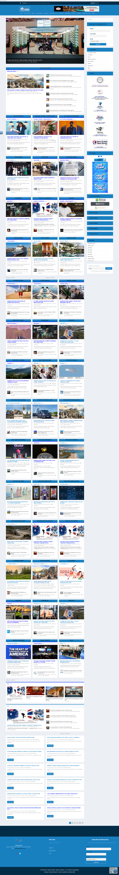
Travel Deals (69, 94)
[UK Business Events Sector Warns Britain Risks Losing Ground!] (61, 189)
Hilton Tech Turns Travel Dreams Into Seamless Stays (45, 270)
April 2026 (90, 254)
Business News (75, 180)
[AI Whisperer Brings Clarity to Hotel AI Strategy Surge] (61, 148)
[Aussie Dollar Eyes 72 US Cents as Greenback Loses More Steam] (71, 169)
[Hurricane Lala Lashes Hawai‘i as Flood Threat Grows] (61, 392)
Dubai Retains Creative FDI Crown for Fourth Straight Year (45, 432)
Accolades (26, 180)
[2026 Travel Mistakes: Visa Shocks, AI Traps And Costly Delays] (18, 128)
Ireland (47, 383)
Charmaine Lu (10, 583)
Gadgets (79, 343)
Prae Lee (52, 100)
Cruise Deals (54, 303)
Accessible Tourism (49, 180)
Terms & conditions (62, 872)
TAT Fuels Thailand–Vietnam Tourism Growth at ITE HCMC (44, 661)
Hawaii (72, 383)
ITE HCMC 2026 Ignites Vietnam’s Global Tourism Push (46, 672)
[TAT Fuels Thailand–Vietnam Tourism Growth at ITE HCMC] (45, 652)
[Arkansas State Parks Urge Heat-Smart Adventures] (35, 473)
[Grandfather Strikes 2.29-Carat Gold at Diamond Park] (45, 451)
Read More (10, 745)
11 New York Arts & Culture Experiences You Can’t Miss (46, 513)
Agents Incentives (91, 59)
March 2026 (90, 256)
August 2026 (90, 245)
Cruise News (22, 261)
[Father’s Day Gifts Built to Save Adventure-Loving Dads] (71, 332)
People (73, 13)
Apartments (90, 65)
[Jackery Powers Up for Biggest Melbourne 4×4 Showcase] (61, 352)
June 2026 (90, 249)
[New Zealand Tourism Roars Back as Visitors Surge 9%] (61, 432)
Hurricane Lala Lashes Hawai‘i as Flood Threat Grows (72, 392)
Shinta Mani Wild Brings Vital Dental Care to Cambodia (63, 737)
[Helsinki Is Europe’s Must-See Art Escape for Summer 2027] (8, 512)
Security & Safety (69, 395)
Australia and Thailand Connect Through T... (14, 699)
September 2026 (91, 243)
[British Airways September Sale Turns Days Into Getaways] (8, 312)
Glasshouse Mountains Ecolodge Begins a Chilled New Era (43, 259)
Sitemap (46, 872)
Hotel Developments (70, 76)
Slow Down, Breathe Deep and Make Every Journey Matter (70, 259)
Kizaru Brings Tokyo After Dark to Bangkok (73, 229)
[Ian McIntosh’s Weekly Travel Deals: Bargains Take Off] (47, 93)
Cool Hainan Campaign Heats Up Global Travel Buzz (62, 793)
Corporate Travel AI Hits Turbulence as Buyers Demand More (18, 661)
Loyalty (74, 111)
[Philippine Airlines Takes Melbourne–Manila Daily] (35, 189)
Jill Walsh (13, 554)
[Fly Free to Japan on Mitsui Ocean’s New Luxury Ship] (45, 292)
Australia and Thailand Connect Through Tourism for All (43, 219)
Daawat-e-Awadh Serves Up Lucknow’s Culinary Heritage (71, 219)
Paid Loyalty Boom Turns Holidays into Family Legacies (62, 110)
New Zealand (27, 91)
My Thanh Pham (64, 180)
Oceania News (27, 583)
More (93, 13)
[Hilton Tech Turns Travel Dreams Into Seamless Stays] (35, 270)
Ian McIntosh (53, 94)
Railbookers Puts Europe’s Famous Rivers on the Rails (73, 312)
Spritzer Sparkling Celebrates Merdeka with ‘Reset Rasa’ (18, 219)
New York (48, 504)
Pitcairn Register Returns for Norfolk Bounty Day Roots (18, 582)
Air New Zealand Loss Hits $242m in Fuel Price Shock (46, 633)
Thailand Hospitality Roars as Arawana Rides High (61, 86)
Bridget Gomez (67, 190)
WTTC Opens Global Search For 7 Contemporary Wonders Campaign (17, 421)
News (21, 13)
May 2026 (90, 252)
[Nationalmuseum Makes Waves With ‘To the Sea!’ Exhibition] (18, 493)
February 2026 (91, 258)
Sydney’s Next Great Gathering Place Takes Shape (46, 593)
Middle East (49, 423)
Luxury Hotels (9, 384)
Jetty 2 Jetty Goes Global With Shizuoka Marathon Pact (72, 513)
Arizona (89, 70)
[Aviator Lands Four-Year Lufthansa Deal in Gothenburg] (18, 612)
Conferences (27, 795)
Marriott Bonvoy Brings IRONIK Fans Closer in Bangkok (63, 765)
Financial (80, 180)
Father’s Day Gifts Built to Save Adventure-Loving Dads (69, 341)
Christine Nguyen (41, 674)
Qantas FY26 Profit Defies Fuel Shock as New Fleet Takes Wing (44, 622)
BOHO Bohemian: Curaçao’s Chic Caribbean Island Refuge (43, 137)
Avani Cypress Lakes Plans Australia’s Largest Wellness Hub (72, 270)
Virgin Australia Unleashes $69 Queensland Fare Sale (61, 98)
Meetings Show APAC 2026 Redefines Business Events (70, 661)
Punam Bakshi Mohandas (55, 87)
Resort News (80, 261)
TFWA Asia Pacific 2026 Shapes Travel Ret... (74, 699)
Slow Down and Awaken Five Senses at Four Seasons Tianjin (24, 751)
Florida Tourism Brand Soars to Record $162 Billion (61, 104)
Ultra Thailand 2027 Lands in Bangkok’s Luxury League (62, 80)
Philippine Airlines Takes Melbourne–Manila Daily (46, 189)
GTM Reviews (41, 140)
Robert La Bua (37, 139)
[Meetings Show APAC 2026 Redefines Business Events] (71, 652)
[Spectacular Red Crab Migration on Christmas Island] (8, 592)
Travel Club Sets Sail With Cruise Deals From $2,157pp (19, 352)
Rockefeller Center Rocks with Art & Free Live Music (44, 502)
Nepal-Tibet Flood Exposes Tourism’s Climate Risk (17, 542)
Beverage (22, 221)
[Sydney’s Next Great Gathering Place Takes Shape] (35, 592)
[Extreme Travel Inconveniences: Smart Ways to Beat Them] (8, 148)
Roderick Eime (67, 149)
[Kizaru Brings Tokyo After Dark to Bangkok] (61, 230)
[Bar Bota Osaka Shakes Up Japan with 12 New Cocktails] (8, 230)
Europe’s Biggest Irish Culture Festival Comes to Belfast (45, 381)
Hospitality (52, 13)
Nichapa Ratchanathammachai (16, 61)
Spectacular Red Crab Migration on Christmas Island (18, 593)
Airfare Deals (62, 100)
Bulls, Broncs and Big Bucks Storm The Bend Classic (45, 230)
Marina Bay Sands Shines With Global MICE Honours (18, 178)
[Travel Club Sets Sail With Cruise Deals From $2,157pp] (8, 352)
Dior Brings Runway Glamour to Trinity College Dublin (45, 391)
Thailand (68, 81)
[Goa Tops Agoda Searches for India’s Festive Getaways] (61, 592)
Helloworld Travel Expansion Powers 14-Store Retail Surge (19, 672)
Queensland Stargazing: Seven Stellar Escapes (71, 502)
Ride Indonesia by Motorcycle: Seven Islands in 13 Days (62, 751)
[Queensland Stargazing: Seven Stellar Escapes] (71, 493)
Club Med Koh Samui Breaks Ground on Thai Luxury (61, 75)
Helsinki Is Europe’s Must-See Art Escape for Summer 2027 (19, 512)
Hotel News (70, 111)
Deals (33, 13)
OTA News (75, 583)
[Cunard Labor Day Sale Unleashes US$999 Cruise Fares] (35, 312)
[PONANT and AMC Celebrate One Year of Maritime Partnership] (8, 189)
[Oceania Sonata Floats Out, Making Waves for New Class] (18, 250)
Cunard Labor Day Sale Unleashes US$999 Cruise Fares (46, 312)
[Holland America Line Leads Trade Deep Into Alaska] (8, 270)
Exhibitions (66, 781)
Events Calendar (40, 233)
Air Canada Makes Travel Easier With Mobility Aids (44, 178)
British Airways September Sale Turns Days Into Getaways (20, 313)
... (77, 822)
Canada (20, 383)
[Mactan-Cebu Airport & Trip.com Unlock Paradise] (8, 631)
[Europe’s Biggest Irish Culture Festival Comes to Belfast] (45, 372)
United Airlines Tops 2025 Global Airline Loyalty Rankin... (38, 3)
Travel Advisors (10, 664)
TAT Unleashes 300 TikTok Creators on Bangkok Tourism (18, 461)
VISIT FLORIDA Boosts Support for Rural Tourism (72, 472)
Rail (77, 314)
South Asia (11, 545)
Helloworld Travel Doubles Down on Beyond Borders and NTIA (24, 808)
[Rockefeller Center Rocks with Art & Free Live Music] (45, 493)
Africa (89, 57)
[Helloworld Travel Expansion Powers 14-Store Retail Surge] (8, 672)
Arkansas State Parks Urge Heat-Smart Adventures (45, 473)
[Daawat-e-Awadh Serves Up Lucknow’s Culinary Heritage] (71, 210)
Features (46, 13)
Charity (71, 504)
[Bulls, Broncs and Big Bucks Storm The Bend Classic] (35, 230)
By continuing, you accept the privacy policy (101, 271)
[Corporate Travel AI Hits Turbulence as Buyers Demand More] (18, 652)
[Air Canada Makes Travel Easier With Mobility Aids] (45, 169)
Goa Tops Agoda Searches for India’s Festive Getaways (72, 593)
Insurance (11, 140)
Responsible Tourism (28, 739)
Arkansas (48, 463)
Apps (89, 67)
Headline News (22, 91)
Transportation (86, 13)
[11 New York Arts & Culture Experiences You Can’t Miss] (35, 513)
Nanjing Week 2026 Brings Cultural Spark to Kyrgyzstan (23, 793)
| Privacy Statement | (53, 872)
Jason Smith (53, 105)
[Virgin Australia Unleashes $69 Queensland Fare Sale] (47, 99)
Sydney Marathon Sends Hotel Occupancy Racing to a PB (42, 582)
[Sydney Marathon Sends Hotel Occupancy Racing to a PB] (45, 572)
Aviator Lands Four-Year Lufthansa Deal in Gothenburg (17, 622)
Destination (27, 13)
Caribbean (47, 139)
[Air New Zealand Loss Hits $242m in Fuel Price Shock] (35, 632)
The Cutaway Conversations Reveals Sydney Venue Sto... (27, 60)
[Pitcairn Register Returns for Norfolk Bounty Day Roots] (18, 572)
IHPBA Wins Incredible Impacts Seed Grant (73, 670)
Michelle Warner (11, 91)
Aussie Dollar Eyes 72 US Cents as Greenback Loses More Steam (69, 178)
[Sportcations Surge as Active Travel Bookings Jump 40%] (71, 572)
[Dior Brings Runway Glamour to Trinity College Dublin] (35, 391)
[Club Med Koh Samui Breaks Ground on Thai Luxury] (47, 75)
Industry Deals (13, 355)
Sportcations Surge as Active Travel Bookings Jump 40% (71, 582)
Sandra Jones (10, 383)
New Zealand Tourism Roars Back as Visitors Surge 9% (72, 432)
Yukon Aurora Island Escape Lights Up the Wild (20, 392)
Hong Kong (26, 781)
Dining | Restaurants (76, 221)
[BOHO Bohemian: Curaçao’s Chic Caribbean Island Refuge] (45, 128)
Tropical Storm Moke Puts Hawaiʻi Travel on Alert (70, 381)
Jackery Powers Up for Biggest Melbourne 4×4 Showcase (73, 352)
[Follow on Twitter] (20, 853)
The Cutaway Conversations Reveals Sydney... (54, 699)
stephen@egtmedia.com (20, 848)
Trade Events (27, 663)
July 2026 (90, 247)
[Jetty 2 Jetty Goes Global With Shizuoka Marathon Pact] (61, 513)
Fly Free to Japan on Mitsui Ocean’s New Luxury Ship (44, 301)
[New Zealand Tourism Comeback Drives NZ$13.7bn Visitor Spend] (25, 81)
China (65, 795)
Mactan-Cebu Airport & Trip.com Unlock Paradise (19, 631)
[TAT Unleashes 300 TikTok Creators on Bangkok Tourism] (18, 451)
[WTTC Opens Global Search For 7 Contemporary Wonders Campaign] (18, 412)
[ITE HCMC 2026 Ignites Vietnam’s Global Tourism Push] (35, 672)
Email (91, 39)
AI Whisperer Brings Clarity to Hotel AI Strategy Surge (72, 148)
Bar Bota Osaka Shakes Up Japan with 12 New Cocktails (20, 230)
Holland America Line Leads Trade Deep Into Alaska (19, 270)
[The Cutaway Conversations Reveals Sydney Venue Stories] (55, 692)
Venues (28, 61)
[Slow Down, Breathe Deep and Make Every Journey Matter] (71, 250)
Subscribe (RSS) (71, 872)
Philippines (15, 634)
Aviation (35, 181)
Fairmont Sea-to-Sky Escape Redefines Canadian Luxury (18, 381)
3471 (80, 823)
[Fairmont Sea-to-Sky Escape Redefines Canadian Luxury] (18, 372)
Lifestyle (61, 13)
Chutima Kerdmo (15, 191)
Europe (65, 192)
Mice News (67, 13)
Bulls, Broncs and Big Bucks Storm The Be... (34, 697)
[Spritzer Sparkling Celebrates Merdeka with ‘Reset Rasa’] (18, 210)
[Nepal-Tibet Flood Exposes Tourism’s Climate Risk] (18, 533)
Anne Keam (63, 383)
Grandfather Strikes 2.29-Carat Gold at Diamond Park (44, 461)
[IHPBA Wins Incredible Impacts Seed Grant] (61, 671)
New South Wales (44, 585)
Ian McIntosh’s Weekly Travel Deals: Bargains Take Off (61, 93)
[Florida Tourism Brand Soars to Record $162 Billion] (47, 105)
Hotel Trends (38, 585)
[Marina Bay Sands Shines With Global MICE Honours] (18, 169)
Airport (21, 623)
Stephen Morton (37, 623)
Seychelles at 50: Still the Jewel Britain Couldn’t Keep (19, 432)
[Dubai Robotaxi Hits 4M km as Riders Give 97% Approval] (45, 412)
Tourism (78, 13)
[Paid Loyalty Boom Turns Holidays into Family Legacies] (47, 110)
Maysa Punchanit (54, 111)
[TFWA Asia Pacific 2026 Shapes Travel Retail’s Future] (74, 692)
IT (57, 13)
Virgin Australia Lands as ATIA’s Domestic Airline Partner (64, 808)
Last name (93, 33)
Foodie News (39, 13)
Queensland (62, 505)
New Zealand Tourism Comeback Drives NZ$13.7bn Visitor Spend (25, 90)
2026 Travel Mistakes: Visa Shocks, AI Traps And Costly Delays (17, 137)
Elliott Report (22, 139)
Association (48, 583)
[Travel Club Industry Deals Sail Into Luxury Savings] (18, 332)
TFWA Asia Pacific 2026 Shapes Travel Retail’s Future (61, 721)
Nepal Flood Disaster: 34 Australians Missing (19, 553)
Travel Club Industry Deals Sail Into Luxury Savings (18, 341)
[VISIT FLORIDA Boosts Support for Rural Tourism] (61, 472)
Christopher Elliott (11, 139)
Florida (62, 105)
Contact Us (51, 847)
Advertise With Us (52, 850)
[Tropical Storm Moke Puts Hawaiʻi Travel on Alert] (71, 372)
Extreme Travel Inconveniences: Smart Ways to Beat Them (19, 148)
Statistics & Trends (77, 192)
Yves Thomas (53, 81)
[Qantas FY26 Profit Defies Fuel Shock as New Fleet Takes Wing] (45, 612)
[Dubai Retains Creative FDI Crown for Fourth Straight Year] (35, 432)
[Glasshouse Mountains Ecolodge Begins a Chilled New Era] (45, 250)
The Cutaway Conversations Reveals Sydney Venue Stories (62, 715)
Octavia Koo (53, 76)
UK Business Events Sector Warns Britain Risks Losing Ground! (72, 189)
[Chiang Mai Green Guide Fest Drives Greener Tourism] (8, 470)
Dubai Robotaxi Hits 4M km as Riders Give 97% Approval (44, 421)
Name (91, 28)
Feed (50, 853)
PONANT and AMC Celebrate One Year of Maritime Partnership (20, 189)
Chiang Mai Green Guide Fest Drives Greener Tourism (18, 470)
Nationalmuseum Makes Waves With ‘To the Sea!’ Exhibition (17, 502)
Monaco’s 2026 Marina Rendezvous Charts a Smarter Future (64, 779)
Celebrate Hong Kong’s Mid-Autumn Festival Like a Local (23, 779)
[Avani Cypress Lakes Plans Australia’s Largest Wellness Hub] (61, 270)
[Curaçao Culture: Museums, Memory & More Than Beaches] (35, 148)
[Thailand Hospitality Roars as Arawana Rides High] (47, 86)
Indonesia (66, 753)
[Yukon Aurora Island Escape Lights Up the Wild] (8, 392)
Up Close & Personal (74, 87)
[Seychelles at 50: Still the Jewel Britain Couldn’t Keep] (8, 432)
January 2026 (90, 260)
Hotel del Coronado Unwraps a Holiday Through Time (23, 765)
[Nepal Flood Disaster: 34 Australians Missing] (8, 553)
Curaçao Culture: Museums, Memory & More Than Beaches (45, 148)
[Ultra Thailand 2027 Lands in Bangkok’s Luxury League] (47, 81)
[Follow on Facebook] (17, 853)
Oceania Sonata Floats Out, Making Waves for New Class (17, 259)
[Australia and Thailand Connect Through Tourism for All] (45, 210)
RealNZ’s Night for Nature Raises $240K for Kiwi (20, 737)
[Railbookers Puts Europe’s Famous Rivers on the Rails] (61, 312)
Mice (73, 192)
